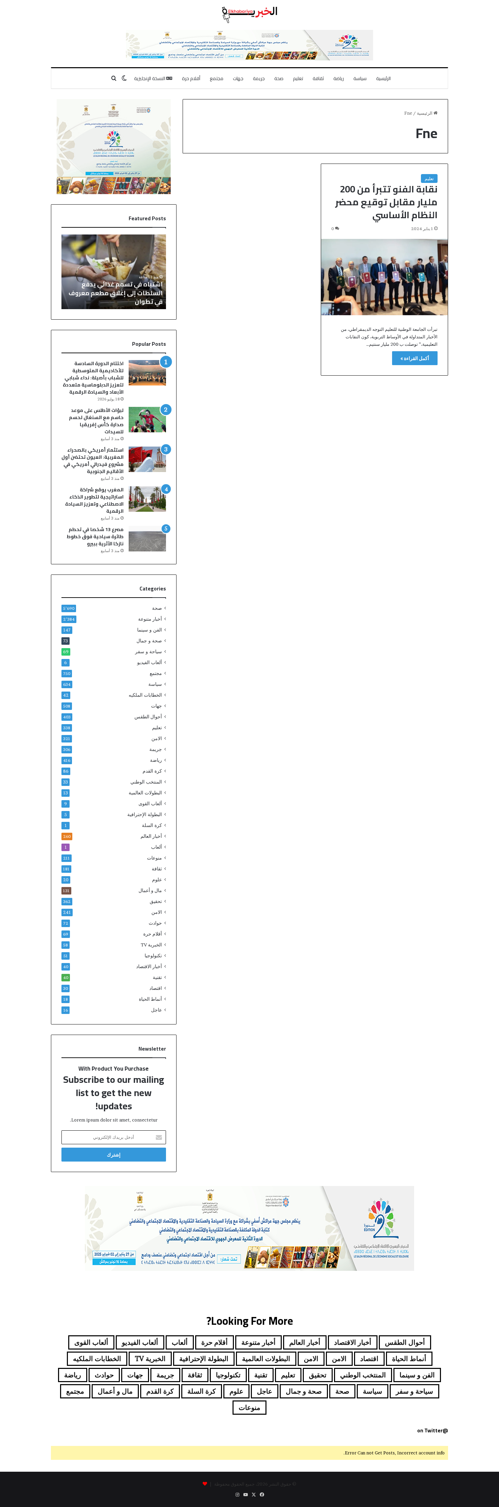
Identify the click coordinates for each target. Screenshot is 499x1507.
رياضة (338, 78)
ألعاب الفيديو (149, 662)
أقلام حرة (191, 78)
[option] (113, 271)
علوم (157, 880)
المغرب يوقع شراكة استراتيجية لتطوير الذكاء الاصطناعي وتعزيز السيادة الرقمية (94, 500)
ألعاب (156, 847)
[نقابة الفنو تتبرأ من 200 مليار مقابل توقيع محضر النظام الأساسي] (384, 277)
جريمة (259, 78)
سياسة (360, 78)
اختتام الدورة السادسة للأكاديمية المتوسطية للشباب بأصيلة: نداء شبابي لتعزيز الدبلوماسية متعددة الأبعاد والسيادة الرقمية (93, 377)
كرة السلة (152, 825)
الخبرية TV (151, 944)
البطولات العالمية (145, 793)
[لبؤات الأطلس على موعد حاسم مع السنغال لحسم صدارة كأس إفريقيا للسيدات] (147, 419)
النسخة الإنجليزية (150, 78)
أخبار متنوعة (150, 619)
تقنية (157, 977)
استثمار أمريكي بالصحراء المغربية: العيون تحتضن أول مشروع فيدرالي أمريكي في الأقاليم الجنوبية (92, 461)
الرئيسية (383, 78)
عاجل (156, 1010)
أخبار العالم (151, 836)
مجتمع (216, 78)
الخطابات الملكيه (145, 695)
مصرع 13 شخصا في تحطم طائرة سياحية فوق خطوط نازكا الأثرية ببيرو (95, 536)
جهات (238, 78)
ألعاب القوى (150, 803)
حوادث (155, 923)
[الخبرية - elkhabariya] (249, 15)
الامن (156, 738)
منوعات (154, 858)
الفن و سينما (149, 630)
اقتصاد (155, 988)
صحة (278, 78)
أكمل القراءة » (415, 358)
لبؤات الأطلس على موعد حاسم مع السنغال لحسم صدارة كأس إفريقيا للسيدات (96, 421)
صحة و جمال (149, 641)
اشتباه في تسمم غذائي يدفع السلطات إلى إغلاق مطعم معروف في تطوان (116, 293)
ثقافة (318, 78)
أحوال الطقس (148, 716)
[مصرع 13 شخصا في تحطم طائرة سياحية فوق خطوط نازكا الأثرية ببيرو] (147, 538)
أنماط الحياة (150, 999)
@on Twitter (432, 1430)
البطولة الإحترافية (144, 814)
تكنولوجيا (153, 955)
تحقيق (156, 901)
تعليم (298, 78)
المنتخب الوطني (146, 782)
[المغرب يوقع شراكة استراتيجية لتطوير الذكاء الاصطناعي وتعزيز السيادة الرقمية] (147, 499)
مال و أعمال (150, 890)
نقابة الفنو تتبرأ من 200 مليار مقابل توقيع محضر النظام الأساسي (386, 202)
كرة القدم (152, 771)
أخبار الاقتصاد (149, 966)
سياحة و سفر (148, 651)
